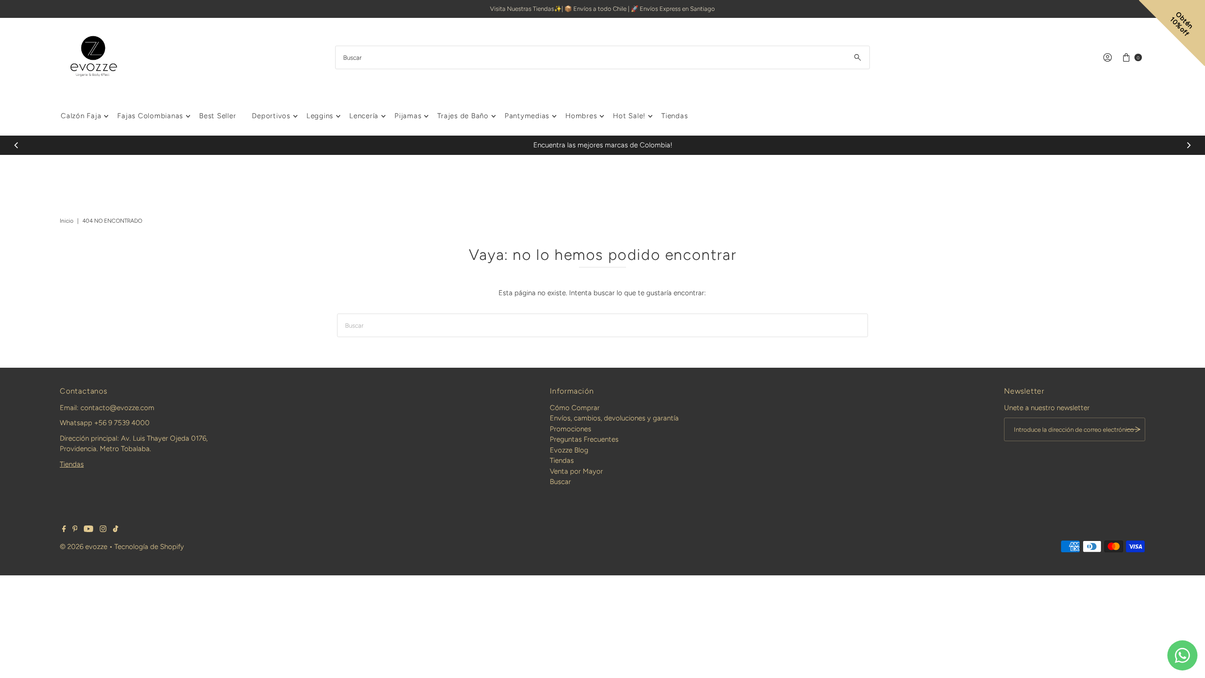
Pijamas (407, 116)
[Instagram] (103, 530)
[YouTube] (88, 530)
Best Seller (217, 116)
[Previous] (17, 145)
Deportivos (271, 116)
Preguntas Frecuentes (584, 439)
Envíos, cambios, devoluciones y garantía (614, 418)
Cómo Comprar (575, 408)
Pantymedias (527, 116)
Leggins (319, 116)
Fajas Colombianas (150, 116)
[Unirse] (1133, 429)
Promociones (570, 429)
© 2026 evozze (83, 546)
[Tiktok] (115, 530)
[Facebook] (64, 530)
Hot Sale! (629, 116)
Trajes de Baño (463, 116)
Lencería (363, 116)
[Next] (1188, 145)
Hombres (581, 116)
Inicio (66, 221)
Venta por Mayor (576, 471)
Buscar (560, 481)
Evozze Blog (569, 450)
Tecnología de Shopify (149, 546)
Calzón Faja (81, 116)
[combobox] (602, 57)
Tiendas (674, 116)
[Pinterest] (75, 530)
